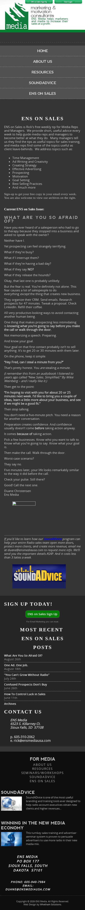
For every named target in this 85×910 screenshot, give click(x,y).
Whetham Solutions (50, 904)
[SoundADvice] (11, 804)
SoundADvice (42, 777)
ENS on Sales (42, 93)
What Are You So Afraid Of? (23, 655)
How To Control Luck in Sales (24, 694)
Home (42, 51)
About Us (42, 61)
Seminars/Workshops (42, 773)
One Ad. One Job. (16, 665)
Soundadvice (42, 83)
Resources (43, 72)
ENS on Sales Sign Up (42, 614)
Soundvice (18, 792)
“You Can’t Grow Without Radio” (27, 675)
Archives (10, 704)
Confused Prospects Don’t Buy (25, 684)
